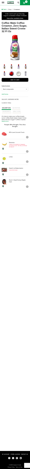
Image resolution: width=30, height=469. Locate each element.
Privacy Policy (11, 467)
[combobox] (15, 89)
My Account (5, 454)
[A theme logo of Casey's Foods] (10, 2)
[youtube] (21, 458)
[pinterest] (17, 458)
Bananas (12, 142)
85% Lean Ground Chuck (16, 132)
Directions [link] (17, 111)
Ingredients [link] (6, 111)
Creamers (17, 9)
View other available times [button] (15, 18)
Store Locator (15, 454)
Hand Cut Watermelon (16, 168)
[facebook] (9, 458)
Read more (5, 121)
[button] (4, 66)
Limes (11, 157)
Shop (10, 9)
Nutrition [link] (16, 108)
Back (4, 9)
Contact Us (24, 454)
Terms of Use (19, 467)
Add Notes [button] (5, 94)
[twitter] (13, 458)
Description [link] (6, 108)
